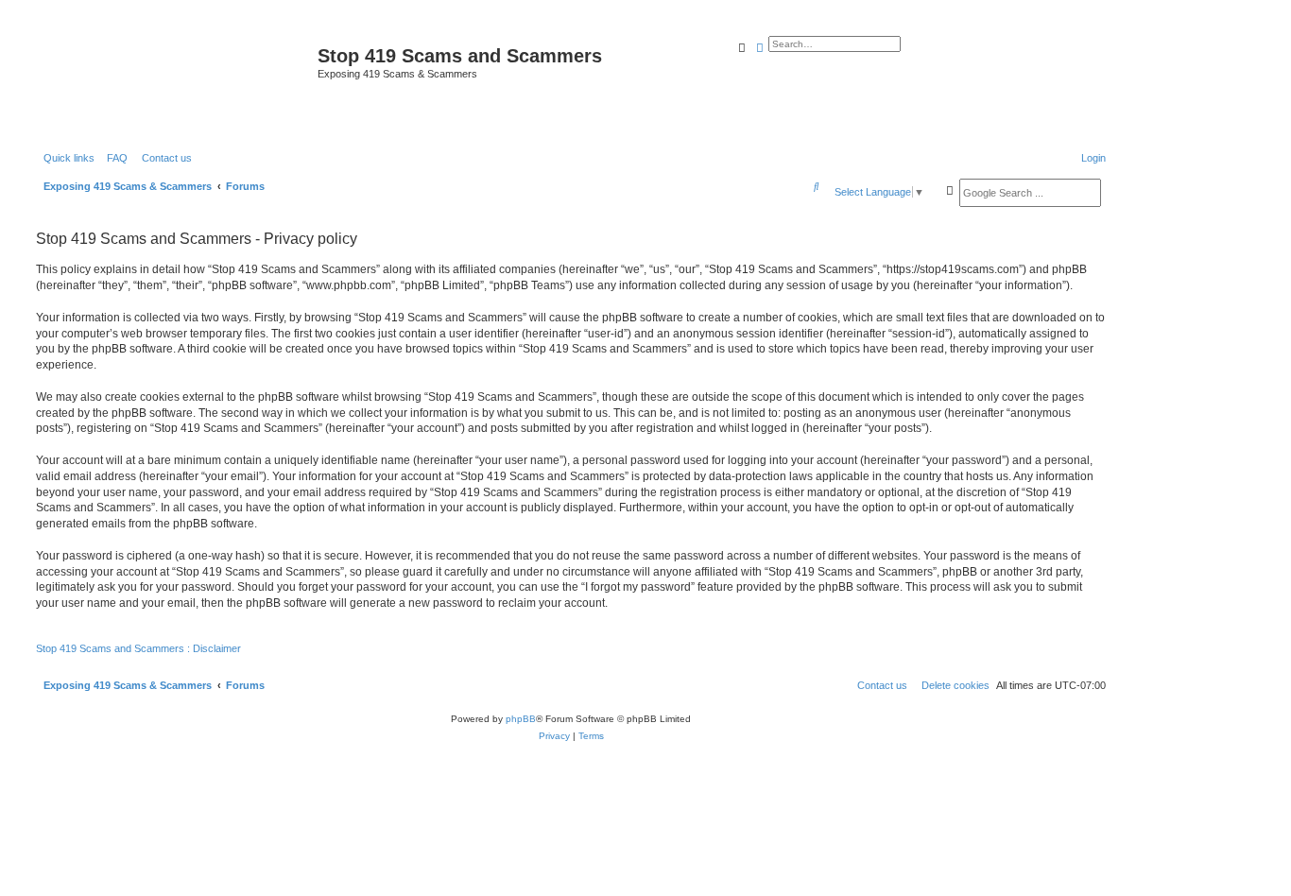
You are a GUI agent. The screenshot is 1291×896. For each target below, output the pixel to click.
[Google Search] (949, 190)
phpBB (521, 719)
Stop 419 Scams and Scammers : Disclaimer (138, 648)
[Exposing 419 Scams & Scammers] (174, 81)
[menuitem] (113, 157)
